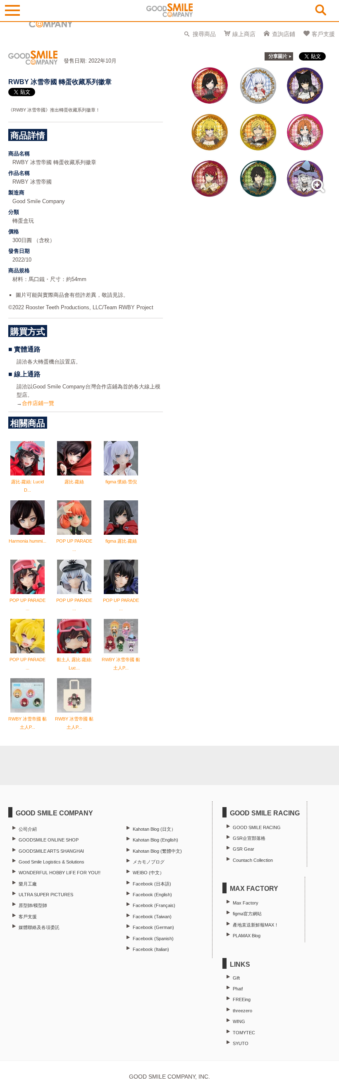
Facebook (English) (152, 894)
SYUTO (240, 1043)
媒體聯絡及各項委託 (39, 927)
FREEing (242, 999)
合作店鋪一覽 (38, 403)
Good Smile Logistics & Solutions (51, 861)
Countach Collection (253, 860)
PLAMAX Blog (246, 935)
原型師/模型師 (33, 905)
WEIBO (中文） (148, 872)
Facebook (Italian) (151, 949)
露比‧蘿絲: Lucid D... (27, 485)
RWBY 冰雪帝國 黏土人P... (121, 663)
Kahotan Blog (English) (155, 839)
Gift (236, 977)
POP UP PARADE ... (74, 545)
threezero (242, 1010)
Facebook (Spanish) (153, 938)
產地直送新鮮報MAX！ (256, 924)
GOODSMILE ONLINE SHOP (49, 839)
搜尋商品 (204, 34)
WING (239, 1021)
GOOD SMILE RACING (257, 827)
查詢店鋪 (283, 34)
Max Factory (245, 902)
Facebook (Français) (154, 905)
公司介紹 (28, 829)
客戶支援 (323, 34)
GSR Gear (243, 848)
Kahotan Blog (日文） (154, 829)
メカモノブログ (149, 861)
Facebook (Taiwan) (152, 916)
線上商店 (243, 34)
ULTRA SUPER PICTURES (46, 894)
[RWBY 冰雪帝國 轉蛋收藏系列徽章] (258, 195)
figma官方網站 (247, 913)
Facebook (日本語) (152, 883)
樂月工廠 (28, 883)
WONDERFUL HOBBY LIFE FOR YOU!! (59, 872)
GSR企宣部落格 (249, 838)
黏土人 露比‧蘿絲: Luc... (74, 663)
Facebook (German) (153, 927)
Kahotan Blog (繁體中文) (157, 851)
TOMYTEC (244, 1032)
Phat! (238, 988)
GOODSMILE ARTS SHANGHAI (51, 851)
